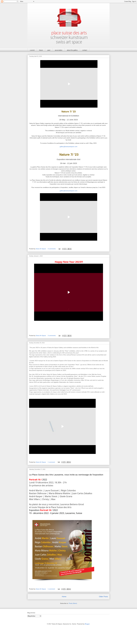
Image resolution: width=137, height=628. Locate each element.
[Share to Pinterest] (71, 249)
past (48, 50)
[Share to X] (67, 249)
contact (84, 50)
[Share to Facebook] (69, 249)
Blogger (87, 624)
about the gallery (72, 50)
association (58, 50)
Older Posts (103, 597)
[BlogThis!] (65, 249)
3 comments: (52, 249)
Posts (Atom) (73, 603)
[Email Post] (59, 249)
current (32, 50)
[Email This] (63, 249)
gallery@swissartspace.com (68, 146)
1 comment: (52, 462)
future (41, 50)
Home (64, 597)
